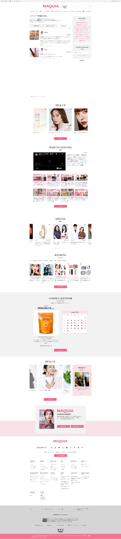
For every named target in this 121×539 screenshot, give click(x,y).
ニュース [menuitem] (31, 464)
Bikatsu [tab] (51, 260)
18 (71, 325)
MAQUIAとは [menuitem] (43, 498)
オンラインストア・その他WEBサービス (82, 509)
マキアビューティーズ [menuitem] (58, 11)
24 (68, 328)
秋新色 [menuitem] (52, 466)
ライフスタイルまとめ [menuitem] (54, 478)
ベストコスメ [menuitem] (72, 11)
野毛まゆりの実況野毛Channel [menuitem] (64, 484)
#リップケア (82, 36)
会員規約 (84, 525)
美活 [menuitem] (52, 11)
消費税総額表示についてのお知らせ (60, 514)
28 (82, 328)
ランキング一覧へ (60, 286)
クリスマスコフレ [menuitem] (54, 464)
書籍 (62, 509)
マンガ (31, 509)
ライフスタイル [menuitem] (78, 11)
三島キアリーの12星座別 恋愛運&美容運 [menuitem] (75, 478)
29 (85, 328)
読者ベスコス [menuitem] (42, 478)
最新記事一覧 (36, 25)
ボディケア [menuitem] (48, 11)
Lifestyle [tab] (59, 260)
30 (64, 331)
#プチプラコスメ (49, 45)
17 (67, 325)
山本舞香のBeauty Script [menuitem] (65, 488)
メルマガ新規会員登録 (60, 455)
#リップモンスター (82, 38)
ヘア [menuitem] (43, 11)
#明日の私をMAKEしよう (82, 22)
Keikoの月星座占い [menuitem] (74, 476)
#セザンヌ (88, 38)
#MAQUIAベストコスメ (82, 24)
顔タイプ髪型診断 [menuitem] (84, 478)
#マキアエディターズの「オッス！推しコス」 (82, 32)
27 (78, 328)
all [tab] (31, 260)
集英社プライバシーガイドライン (73, 525)
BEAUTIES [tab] (64, 260)
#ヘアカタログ (85, 34)
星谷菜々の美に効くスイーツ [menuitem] (65, 486)
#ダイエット (76, 38)
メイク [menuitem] (37, 11)
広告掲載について (50, 525)
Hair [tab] (55, 260)
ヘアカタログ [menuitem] (63, 466)
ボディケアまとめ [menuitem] (74, 466)
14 (81, 323)
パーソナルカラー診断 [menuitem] (85, 476)
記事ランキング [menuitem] (32, 479)
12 (74, 323)
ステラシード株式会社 (47, 338)
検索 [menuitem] (30, 495)
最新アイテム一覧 (50, 25)
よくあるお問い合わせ (60, 525)
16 (64, 325)
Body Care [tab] (46, 260)
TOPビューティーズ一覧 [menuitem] (34, 476)
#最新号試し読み (82, 40)
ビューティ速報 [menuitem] (53, 469)
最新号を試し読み (64, 426)
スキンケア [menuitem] (32, 11)
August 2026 (74, 312)
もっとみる (60, 138)
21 (81, 325)
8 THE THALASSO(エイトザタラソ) (46, 337)
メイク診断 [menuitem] (42, 469)
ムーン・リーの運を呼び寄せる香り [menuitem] (75, 482)
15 (85, 323)
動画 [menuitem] (41, 495)
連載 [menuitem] (83, 11)
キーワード (35, 96)
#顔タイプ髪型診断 (79, 34)
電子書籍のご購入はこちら (77, 426)
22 (85, 325)
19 (74, 325)
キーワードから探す (82, 55)
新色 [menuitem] (40, 11)
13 (78, 323)
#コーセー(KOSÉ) (43, 58)
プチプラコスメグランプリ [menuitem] (44, 479)
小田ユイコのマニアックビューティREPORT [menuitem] (65, 482)
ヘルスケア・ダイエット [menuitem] (85, 466)
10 (67, 323)
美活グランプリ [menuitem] (84, 464)
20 (78, 325)
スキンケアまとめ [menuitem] (33, 466)
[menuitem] (35, 462)
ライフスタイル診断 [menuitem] (54, 479)
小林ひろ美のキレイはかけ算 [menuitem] (65, 479)
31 (67, 331)
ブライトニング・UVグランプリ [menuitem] (45, 482)
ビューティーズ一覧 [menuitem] (33, 478)
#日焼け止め (77, 36)
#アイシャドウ (42, 45)
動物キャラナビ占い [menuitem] (74, 480)
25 (71, 328)
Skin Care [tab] (35, 260)
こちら (71, 521)
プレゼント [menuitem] (66, 11)
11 (71, 323)
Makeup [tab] (40, 260)
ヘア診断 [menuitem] (62, 469)
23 (64, 328)
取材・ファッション (49, 509)
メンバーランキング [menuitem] (33, 481)
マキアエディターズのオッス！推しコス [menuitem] (65, 477)
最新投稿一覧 (63, 25)
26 (75, 328)
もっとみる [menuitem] (89, 11)
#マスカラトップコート (51, 58)
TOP (31, 96)
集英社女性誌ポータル (115, 1)
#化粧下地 (87, 36)
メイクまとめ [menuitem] (42, 466)
